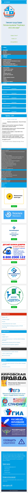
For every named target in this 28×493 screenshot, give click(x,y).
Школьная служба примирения (8, 74)
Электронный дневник (6, 87)
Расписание (5, 92)
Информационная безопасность (7, 166)
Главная (4, 47)
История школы (4, 183)
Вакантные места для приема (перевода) (8, 164)
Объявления (3, 187)
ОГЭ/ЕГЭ (4, 101)
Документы (3, 153)
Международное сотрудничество (7, 168)
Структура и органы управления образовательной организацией (13, 151)
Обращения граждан (6, 110)
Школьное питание (6, 96)
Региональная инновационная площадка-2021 (10, 65)
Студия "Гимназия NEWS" (5, 181)
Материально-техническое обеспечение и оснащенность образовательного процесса (11, 158)
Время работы (7, 470)
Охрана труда (3, 177)
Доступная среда (4, 167)
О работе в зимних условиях (7, 353)
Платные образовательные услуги (7, 162)
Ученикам (5, 57)
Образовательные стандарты (6, 155)
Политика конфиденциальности (10, 467)
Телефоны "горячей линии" (6, 171)
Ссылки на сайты (7, 472)
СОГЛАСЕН (8, 460)
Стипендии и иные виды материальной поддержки (10, 160)
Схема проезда (7, 468)
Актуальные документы (6, 105)
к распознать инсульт (6, 355)
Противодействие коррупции (6, 174)
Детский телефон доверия (6, 172)
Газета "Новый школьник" (5, 180)
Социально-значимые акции (7, 70)
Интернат (3, 184)
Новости (2, 185)
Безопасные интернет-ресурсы (6, 176)
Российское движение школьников (8, 77)
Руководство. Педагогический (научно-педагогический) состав (12, 157)
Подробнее (14, 206)
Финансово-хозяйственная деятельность (8, 163)
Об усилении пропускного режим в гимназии (10, 351)
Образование (3, 154)
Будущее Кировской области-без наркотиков (9, 175)
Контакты (5, 83)
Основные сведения (5, 150)
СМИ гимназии (4, 179)
